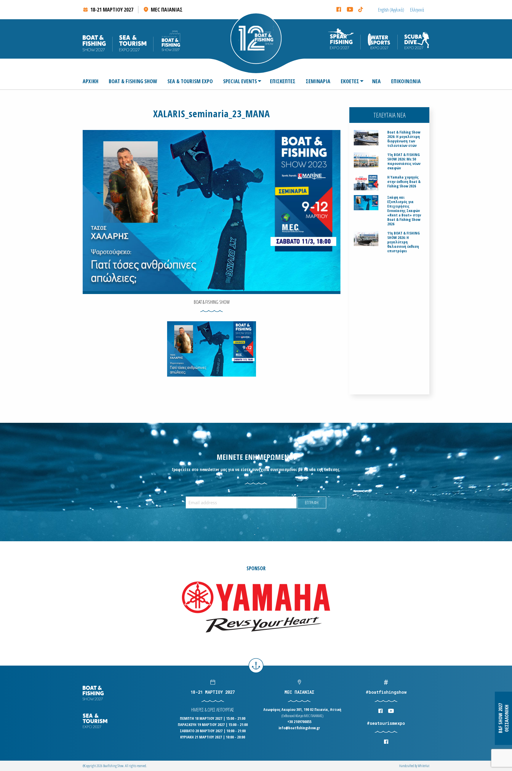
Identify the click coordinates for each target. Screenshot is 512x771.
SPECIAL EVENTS (240, 81)
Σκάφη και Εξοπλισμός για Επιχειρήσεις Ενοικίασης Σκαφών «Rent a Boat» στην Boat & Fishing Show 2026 (404, 210)
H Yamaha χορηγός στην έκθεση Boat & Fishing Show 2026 (403, 181)
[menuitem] (93, 81)
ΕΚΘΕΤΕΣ (350, 81)
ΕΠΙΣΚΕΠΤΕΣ (282, 81)
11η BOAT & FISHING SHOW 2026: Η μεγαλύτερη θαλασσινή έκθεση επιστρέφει (403, 242)
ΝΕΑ (376, 81)
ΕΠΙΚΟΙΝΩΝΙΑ (406, 81)
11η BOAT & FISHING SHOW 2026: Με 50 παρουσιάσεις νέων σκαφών (403, 161)
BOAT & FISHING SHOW (133, 81)
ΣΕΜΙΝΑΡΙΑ (318, 81)
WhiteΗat (423, 765)
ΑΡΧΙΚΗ (90, 81)
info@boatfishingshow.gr (299, 727)
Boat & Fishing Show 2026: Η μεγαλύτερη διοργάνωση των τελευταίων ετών (403, 139)
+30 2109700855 (299, 721)
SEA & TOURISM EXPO (190, 81)
